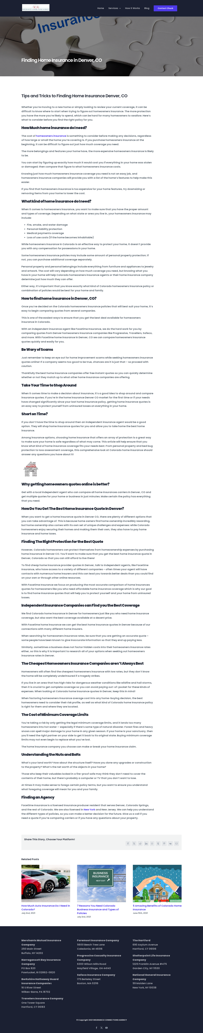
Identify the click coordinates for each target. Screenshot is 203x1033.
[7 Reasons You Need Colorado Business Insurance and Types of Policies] (101, 883)
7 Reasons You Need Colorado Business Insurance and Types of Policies (98, 909)
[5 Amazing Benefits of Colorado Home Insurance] (157, 883)
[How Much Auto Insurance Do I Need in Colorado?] (45, 883)
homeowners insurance (51, 136)
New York (89, 809)
